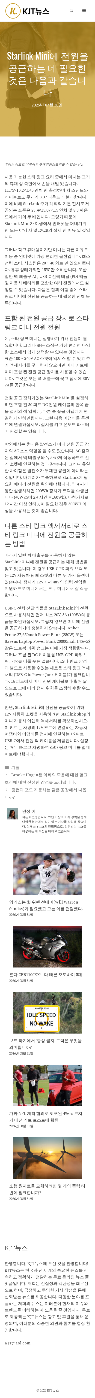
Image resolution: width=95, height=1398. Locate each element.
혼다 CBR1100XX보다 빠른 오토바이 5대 (45, 974)
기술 (15, 767)
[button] (71, 10)
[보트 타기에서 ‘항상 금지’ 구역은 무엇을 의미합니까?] (47, 1030)
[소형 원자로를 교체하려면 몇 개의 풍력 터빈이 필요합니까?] (47, 1175)
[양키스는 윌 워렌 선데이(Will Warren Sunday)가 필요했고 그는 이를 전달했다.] (47, 891)
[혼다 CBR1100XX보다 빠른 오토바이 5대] (47, 964)
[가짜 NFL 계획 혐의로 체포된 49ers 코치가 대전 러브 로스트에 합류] (47, 1102)
